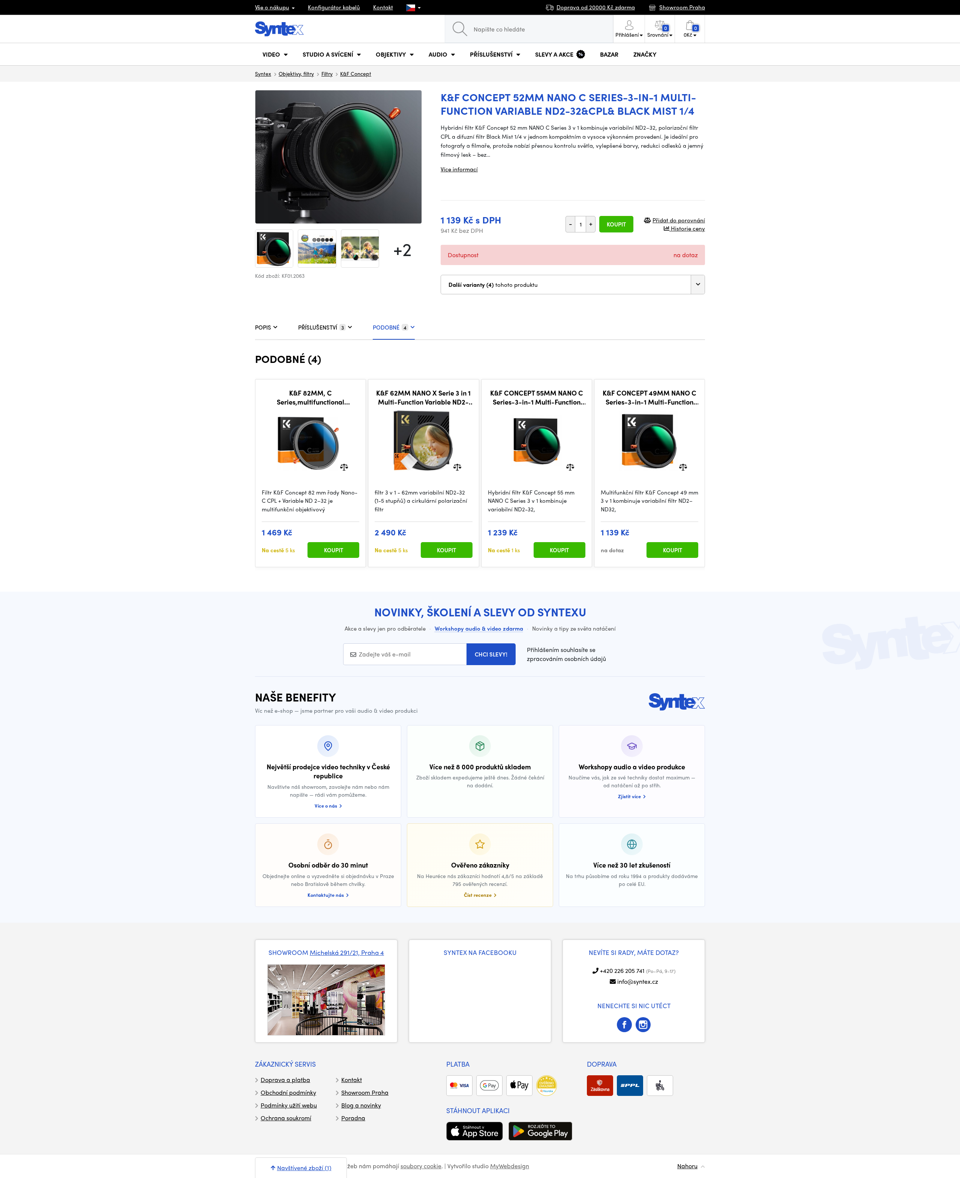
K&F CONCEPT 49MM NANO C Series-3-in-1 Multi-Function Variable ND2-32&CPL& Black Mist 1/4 (649, 397)
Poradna (353, 1118)
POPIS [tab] (263, 327)
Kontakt (383, 7)
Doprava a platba (285, 1079)
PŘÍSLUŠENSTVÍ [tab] (321, 327)
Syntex (263, 73)
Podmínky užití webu (289, 1105)
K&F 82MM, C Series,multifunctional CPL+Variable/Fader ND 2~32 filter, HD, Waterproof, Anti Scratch (310, 397)
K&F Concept (355, 73)
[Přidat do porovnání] (344, 466)
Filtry (327, 73)
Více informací (459, 169)
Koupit (616, 224)
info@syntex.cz (637, 981)
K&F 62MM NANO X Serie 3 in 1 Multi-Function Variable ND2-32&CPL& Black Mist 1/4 (423, 397)
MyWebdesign (509, 1166)
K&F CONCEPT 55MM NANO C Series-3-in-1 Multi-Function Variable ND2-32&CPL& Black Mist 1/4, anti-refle (536, 397)
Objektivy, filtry (296, 73)
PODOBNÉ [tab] (389, 327)
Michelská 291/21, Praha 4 (347, 952)
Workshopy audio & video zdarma (479, 628)
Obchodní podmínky (288, 1092)
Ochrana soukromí (286, 1118)
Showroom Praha (364, 1092)
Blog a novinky (361, 1105)
